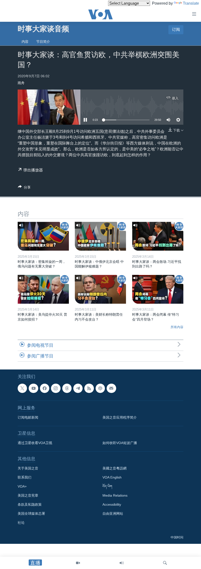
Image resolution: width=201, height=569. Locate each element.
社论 (21, 522)
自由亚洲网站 (112, 513)
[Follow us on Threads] (67, 388)
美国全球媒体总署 (31, 513)
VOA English (112, 477)
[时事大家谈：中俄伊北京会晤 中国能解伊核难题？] (100, 236)
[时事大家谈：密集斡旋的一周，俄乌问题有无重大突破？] (43, 236)
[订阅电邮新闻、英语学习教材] (111, 388)
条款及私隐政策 (30, 504)
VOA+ (22, 486)
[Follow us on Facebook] (44, 388)
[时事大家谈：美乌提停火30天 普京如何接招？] (43, 289)
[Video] (78, 563)
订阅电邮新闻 (28, 417)
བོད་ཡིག (107, 486)
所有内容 (177, 327)
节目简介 (43, 42)
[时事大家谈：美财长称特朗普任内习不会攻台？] (100, 289)
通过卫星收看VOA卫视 (35, 443)
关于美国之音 (28, 468)
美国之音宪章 (28, 495)
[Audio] (121, 563)
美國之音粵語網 (114, 468)
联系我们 (24, 477)
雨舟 (21, 83)
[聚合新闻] (89, 388)
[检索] (165, 563)
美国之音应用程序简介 (119, 417)
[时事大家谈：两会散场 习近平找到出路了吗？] (157, 236)
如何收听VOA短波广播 (119, 443)
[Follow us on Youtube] (33, 388)
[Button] (24, 188)
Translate (191, 3)
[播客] (100, 388)
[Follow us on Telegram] (78, 388)
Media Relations (114, 495)
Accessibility (111, 504)
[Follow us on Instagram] (55, 388)
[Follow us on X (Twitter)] (22, 388)
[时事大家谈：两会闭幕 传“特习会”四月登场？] (157, 289)
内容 (25, 42)
